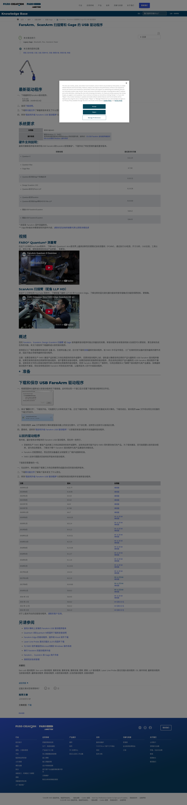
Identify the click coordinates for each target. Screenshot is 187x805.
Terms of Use (118, 100)
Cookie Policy (107, 100)
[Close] (126, 83)
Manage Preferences (94, 118)
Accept (94, 106)
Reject (94, 112)
